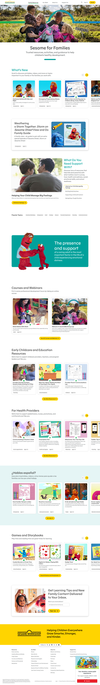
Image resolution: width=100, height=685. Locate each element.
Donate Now (73, 652)
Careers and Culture (55, 665)
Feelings (51, 215)
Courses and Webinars (17, 658)
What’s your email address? (55, 601)
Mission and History (55, 652)
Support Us (65, 2)
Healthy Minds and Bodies (18, 654)
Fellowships (34, 661)
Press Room (53, 663)
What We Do (34, 654)
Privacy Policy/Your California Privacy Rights (67, 681)
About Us (54, 2)
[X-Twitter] (54, 645)
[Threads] (56, 645)
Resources (14, 649)
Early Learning (15, 652)
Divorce (56, 215)
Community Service (83, 215)
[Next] (86, 75)
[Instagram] (47, 645)
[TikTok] (49, 645)
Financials (53, 656)
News (52, 661)
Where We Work (35, 656)
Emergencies (40, 215)
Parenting (74, 215)
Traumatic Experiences (65, 215)
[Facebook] (51, 645)
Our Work (45, 2)
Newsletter (14, 663)
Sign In (86, 2)
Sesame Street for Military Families (39, 668)
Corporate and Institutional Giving (78, 654)
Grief (46, 215)
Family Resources (33, 2)
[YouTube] (58, 645)
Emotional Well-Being (30, 215)
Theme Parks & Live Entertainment (39, 663)
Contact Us (53, 668)
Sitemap (53, 672)
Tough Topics (15, 656)
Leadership (53, 654)
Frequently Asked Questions (57, 670)
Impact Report (73, 656)
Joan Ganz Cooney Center (37, 670)
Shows (32, 652)
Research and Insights (36, 658)
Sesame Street (34, 665)
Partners (53, 658)
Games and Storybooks (17, 661)
